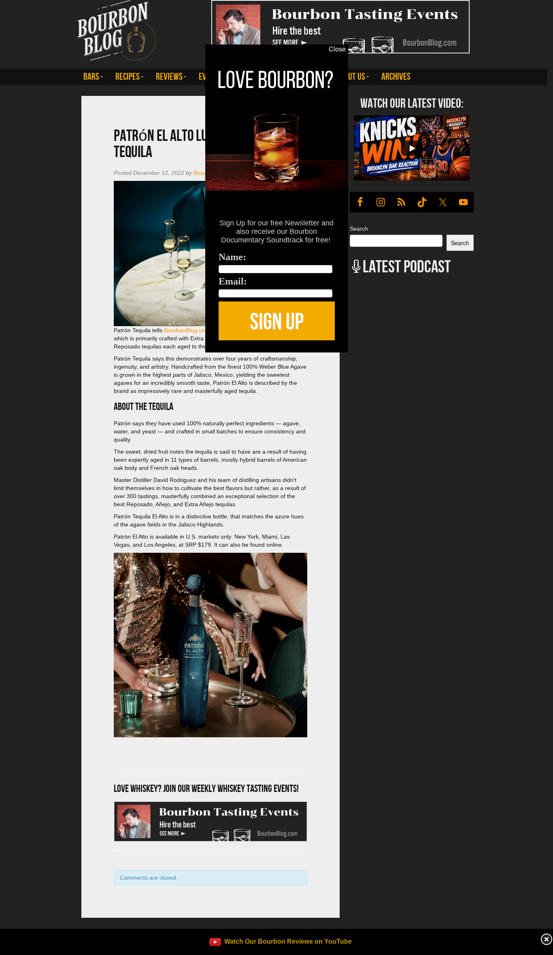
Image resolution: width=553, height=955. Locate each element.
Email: (233, 281)
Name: (232, 257)
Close (337, 49)
